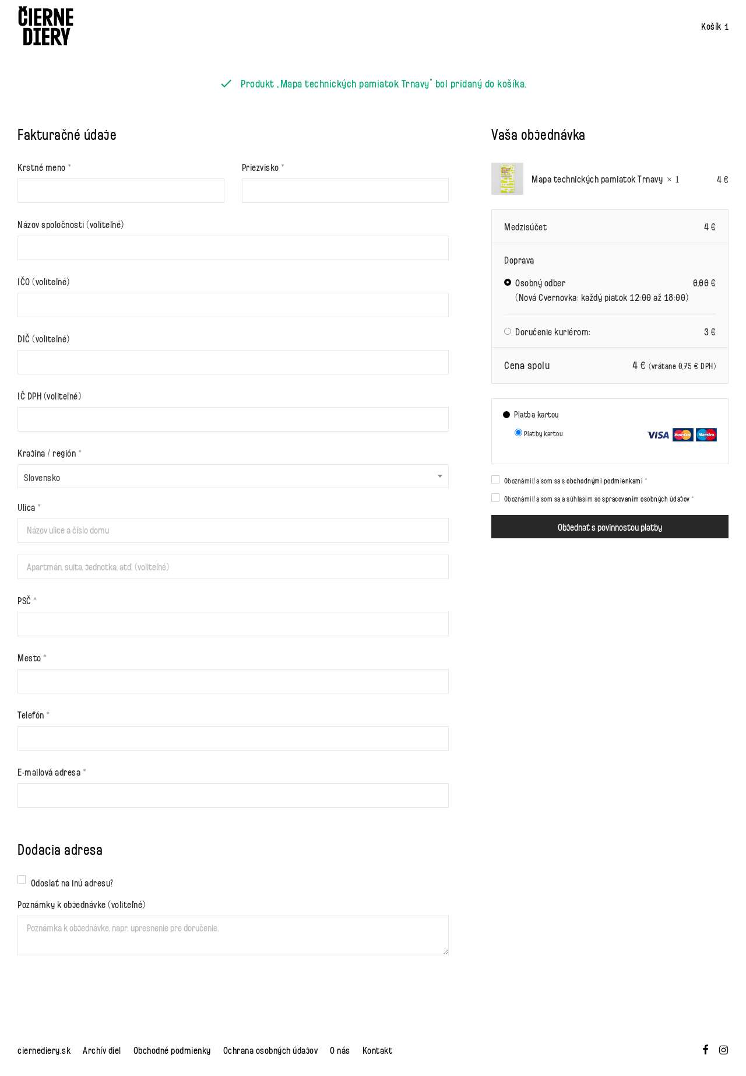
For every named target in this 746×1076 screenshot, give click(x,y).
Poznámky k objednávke (81, 903)
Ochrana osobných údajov (270, 1049)
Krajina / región (49, 452)
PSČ (27, 599)
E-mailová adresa (51, 771)
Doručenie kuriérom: (615, 331)
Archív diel (102, 1049)
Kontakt (378, 1049)
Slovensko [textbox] (42, 476)
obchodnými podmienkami (604, 480)
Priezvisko (263, 166)
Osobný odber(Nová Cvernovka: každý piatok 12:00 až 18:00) (615, 289)
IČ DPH (49, 395)
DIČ (43, 338)
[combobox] (233, 476)
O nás (340, 1049)
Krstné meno (44, 166)
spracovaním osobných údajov (646, 498)
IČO (43, 280)
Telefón (33, 714)
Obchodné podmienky (172, 1049)
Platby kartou (542, 433)
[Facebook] (705, 1047)
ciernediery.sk (44, 1049)
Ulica (29, 506)
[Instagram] (724, 1047)
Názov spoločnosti (70, 223)
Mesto (32, 657)
